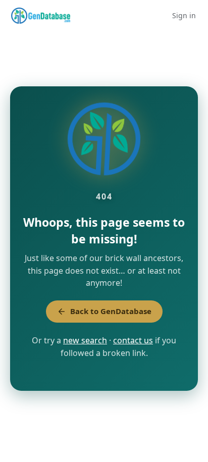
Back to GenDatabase (110, 311)
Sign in (184, 15)
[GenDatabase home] (40, 15)
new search (85, 340)
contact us (133, 340)
